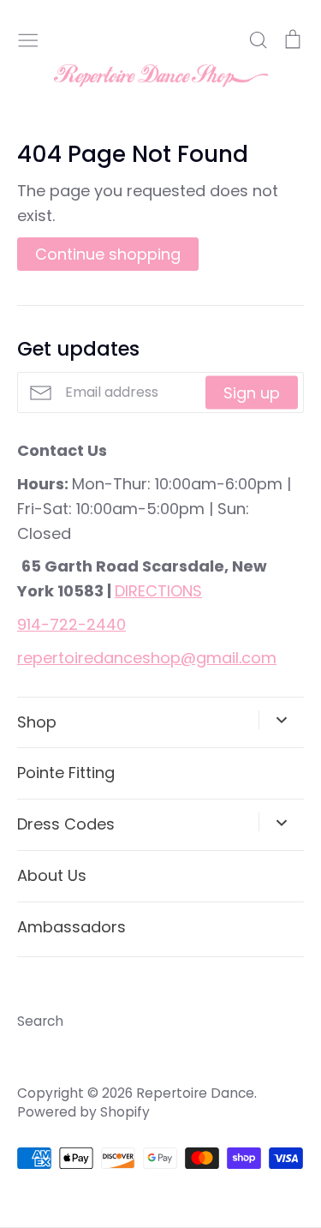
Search (40, 1021)
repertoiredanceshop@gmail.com (146, 657)
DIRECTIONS (158, 591)
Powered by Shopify (83, 1112)
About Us (51, 875)
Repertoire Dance (195, 1093)
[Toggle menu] (28, 38)
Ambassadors (71, 926)
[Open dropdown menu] (281, 719)
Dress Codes (66, 824)
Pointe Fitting (66, 772)
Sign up (251, 392)
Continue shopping (108, 254)
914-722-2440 (71, 624)
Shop (36, 722)
